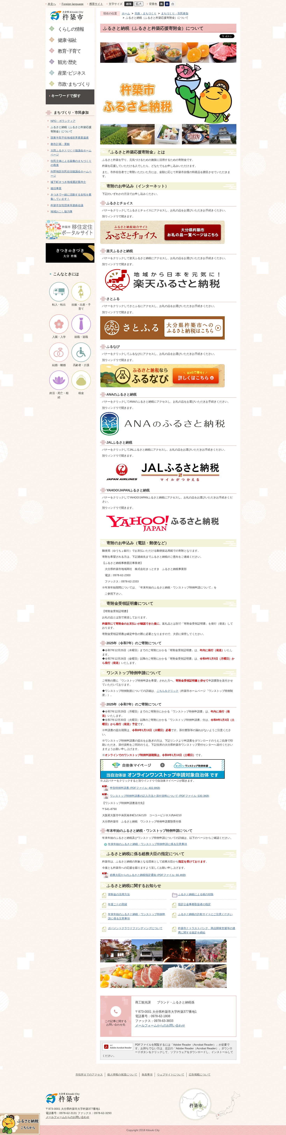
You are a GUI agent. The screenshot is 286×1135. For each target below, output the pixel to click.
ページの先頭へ (276, 1108)
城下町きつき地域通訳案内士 (68, 181)
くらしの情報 (71, 29)
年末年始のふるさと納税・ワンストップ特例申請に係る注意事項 (147, 844)
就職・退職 (81, 336)
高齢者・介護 (81, 365)
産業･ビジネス (72, 73)
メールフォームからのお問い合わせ (160, 1025)
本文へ (52, 3)
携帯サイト (96, 3)
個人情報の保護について (122, 1074)
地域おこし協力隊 (61, 211)
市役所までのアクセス (89, 1074)
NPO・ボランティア (63, 120)
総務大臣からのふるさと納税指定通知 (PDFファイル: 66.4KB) (148, 874)
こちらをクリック (167, 690)
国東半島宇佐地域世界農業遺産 (70, 137)
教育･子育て (69, 51)
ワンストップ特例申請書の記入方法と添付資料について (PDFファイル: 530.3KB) (159, 795)
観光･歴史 (67, 62)
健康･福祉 (67, 40)
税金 (81, 393)
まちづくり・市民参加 (71, 112)
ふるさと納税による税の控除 (195, 894)
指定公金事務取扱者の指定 (194, 904)
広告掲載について (200, 1074)
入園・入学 (59, 336)
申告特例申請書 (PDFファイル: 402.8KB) (135, 787)
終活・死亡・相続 (58, 395)
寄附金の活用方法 (119, 894)
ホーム (126, 13)
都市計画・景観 (60, 144)
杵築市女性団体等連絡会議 (67, 205)
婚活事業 (56, 188)
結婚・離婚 (59, 365)
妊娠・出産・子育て (81, 306)
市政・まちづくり (145, 13)
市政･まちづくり (74, 84)
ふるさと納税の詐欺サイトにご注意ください (205, 914)
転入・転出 (59, 304)
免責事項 (147, 1074)
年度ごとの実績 (117, 904)
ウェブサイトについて (170, 1074)
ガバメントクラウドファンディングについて (135, 928)
